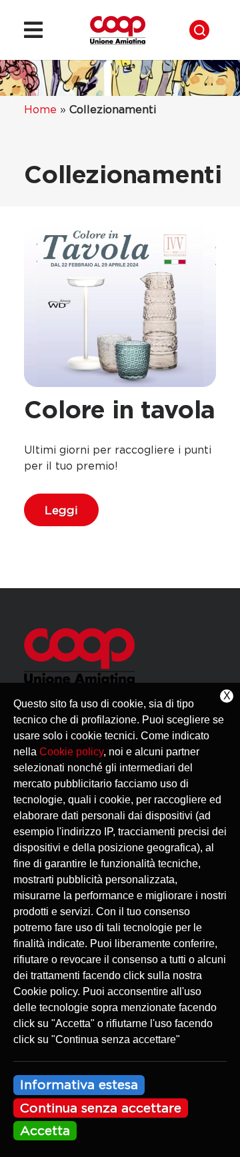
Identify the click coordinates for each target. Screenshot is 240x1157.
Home (40, 109)
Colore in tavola (119, 409)
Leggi (61, 510)
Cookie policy (71, 751)
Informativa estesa (79, 1084)
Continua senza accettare (100, 1108)
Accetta (45, 1130)
